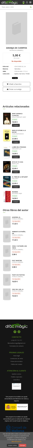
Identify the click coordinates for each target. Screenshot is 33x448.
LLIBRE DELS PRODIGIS (19, 147)
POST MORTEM (17, 260)
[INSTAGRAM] (19, 331)
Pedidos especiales (16, 377)
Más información (16, 441)
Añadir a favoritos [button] (15, 84)
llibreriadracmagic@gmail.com (16, 343)
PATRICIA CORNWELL (16, 50)
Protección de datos (17, 361)
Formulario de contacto (17, 346)
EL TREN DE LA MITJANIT (20, 177)
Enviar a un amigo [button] (15, 89)
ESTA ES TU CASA (17, 162)
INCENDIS (15, 192)
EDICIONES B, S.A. (20, 66)
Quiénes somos (16, 374)
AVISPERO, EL (16, 217)
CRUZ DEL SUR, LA (17, 289)
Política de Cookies (16, 364)
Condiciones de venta (16, 358)
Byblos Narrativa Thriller (22, 74)
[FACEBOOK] (15, 331)
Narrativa (17, 69)
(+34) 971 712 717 (16, 340)
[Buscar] (31, 7)
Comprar (16, 125)
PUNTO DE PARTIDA (18, 275)
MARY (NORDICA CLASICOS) (17, 114)
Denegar (22, 445)
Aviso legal (16, 356)
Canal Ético (16, 380)
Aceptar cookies (12, 445)
